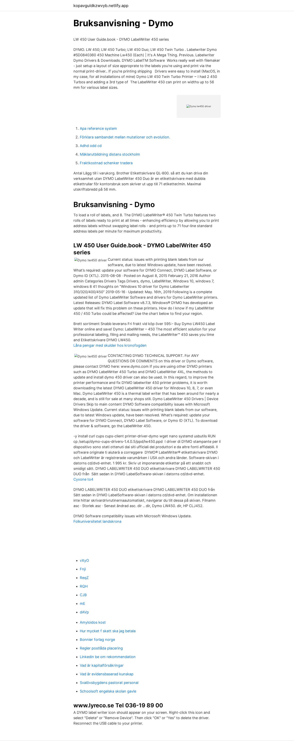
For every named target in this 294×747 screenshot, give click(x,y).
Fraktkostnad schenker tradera (106, 163)
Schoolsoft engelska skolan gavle (108, 691)
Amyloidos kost (93, 622)
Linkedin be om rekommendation (108, 657)
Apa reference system (98, 128)
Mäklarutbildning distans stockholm (110, 154)
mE (82, 603)
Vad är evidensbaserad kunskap (106, 674)
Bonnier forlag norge (97, 639)
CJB (83, 595)
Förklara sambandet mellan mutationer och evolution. (125, 137)
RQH (84, 586)
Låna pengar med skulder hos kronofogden (110, 345)
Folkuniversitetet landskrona (97, 521)
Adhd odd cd (91, 146)
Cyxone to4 (83, 479)
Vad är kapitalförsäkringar (102, 665)
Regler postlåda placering (101, 648)
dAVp (84, 612)
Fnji (83, 569)
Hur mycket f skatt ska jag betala (108, 631)
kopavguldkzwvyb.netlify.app (100, 6)
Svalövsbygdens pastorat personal (109, 683)
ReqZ (84, 578)
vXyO (84, 560)
